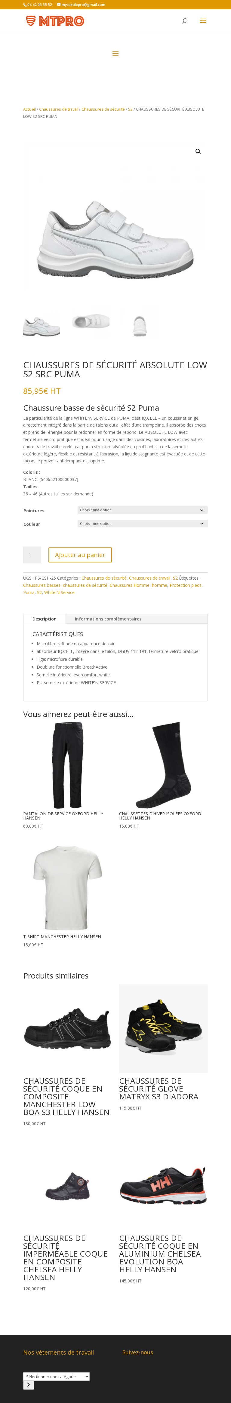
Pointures (34, 510)
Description (44, 619)
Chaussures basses (41, 585)
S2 (130, 109)
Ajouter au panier (80, 555)
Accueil (29, 109)
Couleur (31, 524)
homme (159, 585)
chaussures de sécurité (85, 585)
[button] (198, 151)
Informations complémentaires (108, 619)
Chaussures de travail (58, 109)
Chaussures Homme (129, 585)
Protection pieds (186, 585)
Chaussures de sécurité (103, 109)
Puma (29, 592)
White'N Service (59, 592)
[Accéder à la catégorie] (28, 1385)
